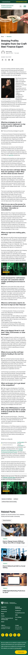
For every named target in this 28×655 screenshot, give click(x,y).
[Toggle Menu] (25, 6)
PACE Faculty (9, 51)
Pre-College (18, 617)
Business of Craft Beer (7, 499)
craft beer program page (8, 477)
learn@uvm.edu (18, 628)
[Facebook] (2, 59)
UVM (16, 615)
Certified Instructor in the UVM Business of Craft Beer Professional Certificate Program (12, 450)
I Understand (21, 652)
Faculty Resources (20, 612)
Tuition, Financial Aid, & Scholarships (7, 619)
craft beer (16, 499)
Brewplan (21, 445)
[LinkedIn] (9, 59)
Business (9, 36)
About (2, 621)
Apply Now (3, 607)
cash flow (11, 155)
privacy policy (18, 648)
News (2, 36)
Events (3, 616)
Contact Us (18, 610)
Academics (4, 609)
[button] (20, 6)
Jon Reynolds (20, 442)
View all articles (7, 520)
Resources (4, 611)
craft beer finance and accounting (9, 501)
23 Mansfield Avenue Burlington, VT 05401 (5, 628)
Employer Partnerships (18, 607)
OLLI (16, 619)
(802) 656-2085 (18, 627)
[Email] (12, 59)
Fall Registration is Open (21, 1)
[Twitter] (5, 59)
